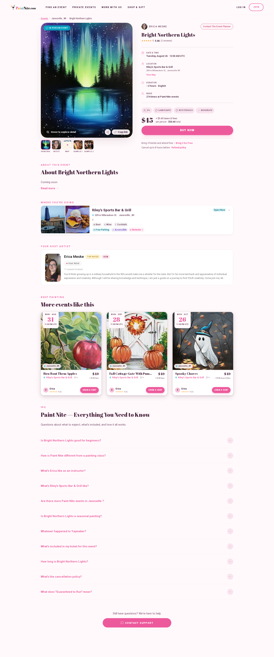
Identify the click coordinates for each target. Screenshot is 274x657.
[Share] (108, 132)
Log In (241, 7)
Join (256, 7)
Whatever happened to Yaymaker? (63, 531)
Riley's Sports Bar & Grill (159, 67)
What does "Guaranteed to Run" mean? (66, 591)
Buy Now (187, 130)
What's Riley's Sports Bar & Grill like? (65, 486)
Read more (48, 188)
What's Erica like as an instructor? (63, 470)
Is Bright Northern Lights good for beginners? (71, 440)
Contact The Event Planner (217, 26)
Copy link (123, 132)
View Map (151, 75)
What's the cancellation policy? (61, 576)
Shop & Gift (136, 7)
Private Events (84, 7)
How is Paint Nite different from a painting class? (73, 455)
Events (44, 18)
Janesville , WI (58, 18)
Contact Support (139, 623)
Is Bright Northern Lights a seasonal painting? (71, 516)
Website (136, 229)
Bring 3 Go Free (184, 143)
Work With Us (112, 7)
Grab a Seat (89, 390)
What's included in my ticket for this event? (69, 546)
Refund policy (178, 147)
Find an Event (56, 7)
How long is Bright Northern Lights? (64, 561)
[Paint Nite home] (23, 7)
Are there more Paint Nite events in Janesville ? (72, 501)
